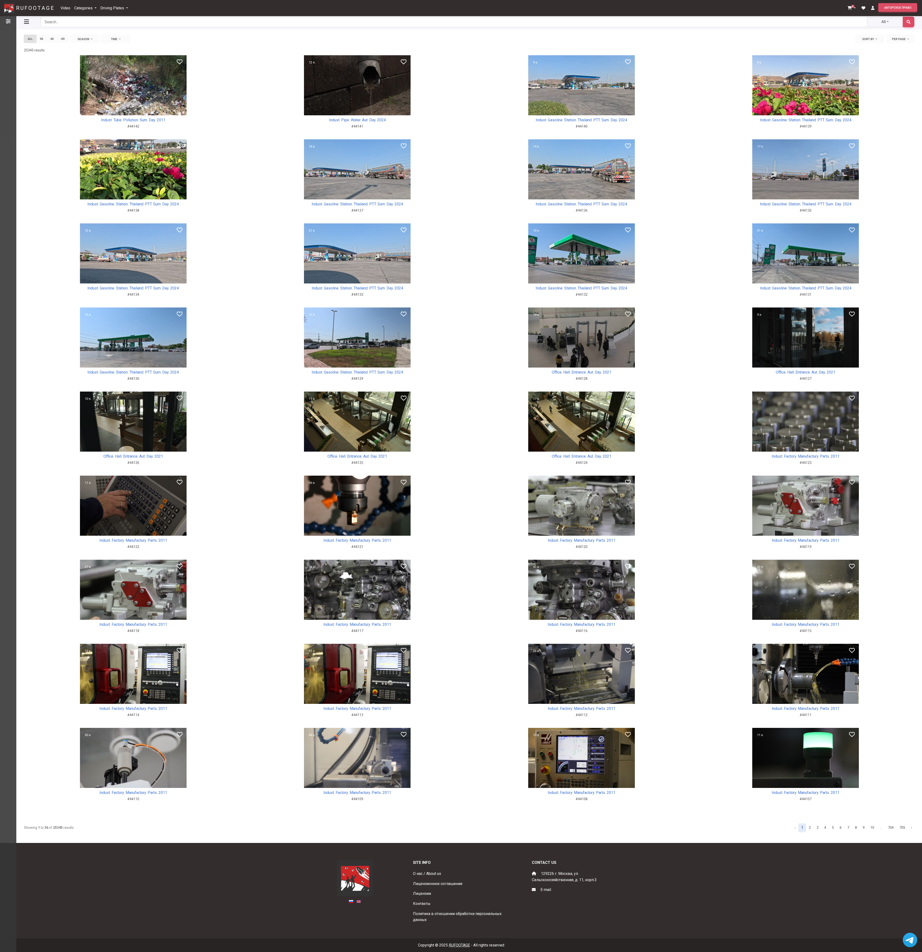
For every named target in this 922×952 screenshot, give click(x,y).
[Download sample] (132, 109)
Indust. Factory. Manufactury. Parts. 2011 (805, 456)
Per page (899, 39)
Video (65, 8)
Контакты (422, 903)
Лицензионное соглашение (437, 883)
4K (52, 39)
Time (114, 39)
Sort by (868, 39)
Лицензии (422, 893)
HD (63, 39)
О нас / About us (427, 873)
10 (872, 828)
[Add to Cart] (123, 109)
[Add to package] (141, 109)
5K (41, 39)
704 (891, 828)
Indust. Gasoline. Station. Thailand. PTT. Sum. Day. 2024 (581, 120)
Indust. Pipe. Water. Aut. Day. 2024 (357, 120)
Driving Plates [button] (112, 8)
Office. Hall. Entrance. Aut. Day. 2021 (581, 372)
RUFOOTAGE (35, 8)
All (883, 21)
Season (84, 39)
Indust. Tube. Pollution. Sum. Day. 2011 (133, 120)
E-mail (545, 889)
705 (902, 828)
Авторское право (897, 7)
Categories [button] (84, 8)
